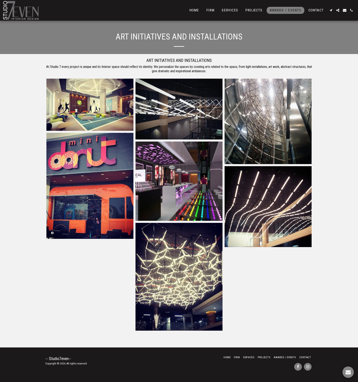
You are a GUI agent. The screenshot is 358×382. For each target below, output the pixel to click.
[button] (331, 10)
